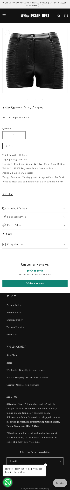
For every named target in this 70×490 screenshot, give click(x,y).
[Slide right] (42, 99)
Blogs (9, 363)
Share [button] (9, 234)
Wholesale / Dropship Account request (26, 370)
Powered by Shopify (42, 489)
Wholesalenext (31, 489)
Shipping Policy (15, 320)
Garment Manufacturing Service (23, 385)
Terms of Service (15, 327)
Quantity (6, 128)
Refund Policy (14, 312)
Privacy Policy (14, 305)
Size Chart (7, 194)
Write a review (35, 283)
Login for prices (10, 146)
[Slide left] (27, 99)
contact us (12, 334)
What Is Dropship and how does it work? (27, 377)
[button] (4, 15)
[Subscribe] (59, 461)
